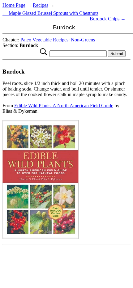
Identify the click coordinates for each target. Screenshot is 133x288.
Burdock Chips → (108, 18)
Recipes (40, 5)
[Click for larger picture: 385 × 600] (40, 237)
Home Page (13, 5)
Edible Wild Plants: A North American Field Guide (63, 105)
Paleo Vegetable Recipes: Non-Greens (57, 39)
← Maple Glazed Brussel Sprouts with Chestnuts (50, 13)
